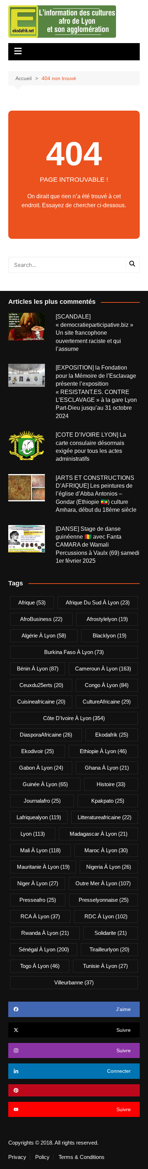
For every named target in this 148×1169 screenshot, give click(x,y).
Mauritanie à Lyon (43, 867)
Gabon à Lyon (41, 768)
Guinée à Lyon (45, 784)
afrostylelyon (107, 619)
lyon (32, 834)
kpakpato (107, 801)
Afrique (32, 602)
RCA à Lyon (40, 916)
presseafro (37, 900)
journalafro (42, 801)
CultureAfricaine (107, 702)
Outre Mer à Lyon (103, 883)
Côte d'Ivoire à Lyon (74, 718)
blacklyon (109, 635)
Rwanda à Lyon (45, 933)
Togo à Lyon (40, 966)
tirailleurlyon (109, 949)
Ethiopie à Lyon (103, 751)
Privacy (17, 1157)
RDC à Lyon (106, 916)
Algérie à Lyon (44, 635)
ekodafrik (111, 735)
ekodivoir (37, 751)
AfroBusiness (41, 619)
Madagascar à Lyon (99, 834)
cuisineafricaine (41, 702)
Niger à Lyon (37, 883)
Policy (42, 1157)
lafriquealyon (39, 817)
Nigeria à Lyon (108, 867)
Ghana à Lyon (107, 768)
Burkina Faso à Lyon (74, 652)
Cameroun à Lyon (103, 668)
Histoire (111, 784)
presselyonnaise (104, 900)
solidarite (110, 933)
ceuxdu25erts (41, 685)
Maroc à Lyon (106, 850)
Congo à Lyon (107, 685)
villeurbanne (74, 982)
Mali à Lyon (40, 850)
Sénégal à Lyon (44, 949)
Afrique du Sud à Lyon (98, 602)
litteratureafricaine (104, 817)
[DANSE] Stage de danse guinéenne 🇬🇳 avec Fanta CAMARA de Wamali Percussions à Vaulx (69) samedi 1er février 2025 (97, 545)
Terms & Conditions (82, 1157)
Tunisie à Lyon (105, 966)
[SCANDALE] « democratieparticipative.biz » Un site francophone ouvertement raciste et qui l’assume (94, 333)
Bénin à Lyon (38, 668)
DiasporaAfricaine (46, 735)
